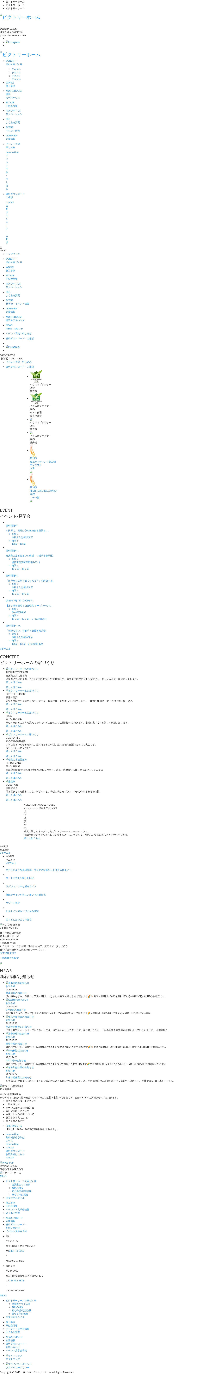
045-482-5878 (16, 1280)
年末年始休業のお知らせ (19, 1026)
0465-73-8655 (16, 1250)
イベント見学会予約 (16, 1231)
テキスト (16, 69)
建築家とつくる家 (21, 1184)
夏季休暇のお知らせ (16, 993)
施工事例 (10, 1202)
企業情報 (10, 1221)
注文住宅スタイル (15, 1197)
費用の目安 (17, 1187)
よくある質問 (13, 1212)
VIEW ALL (5, 648)
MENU (3, 1176)
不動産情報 (12, 1206)
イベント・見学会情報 (17, 1209)
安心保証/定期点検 (21, 1191)
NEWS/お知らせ (14, 1217)
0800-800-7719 (14, 1125)
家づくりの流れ (20, 1194)
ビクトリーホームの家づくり (21, 1181)
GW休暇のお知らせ (16, 1009)
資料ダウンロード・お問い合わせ (16, 1226)
